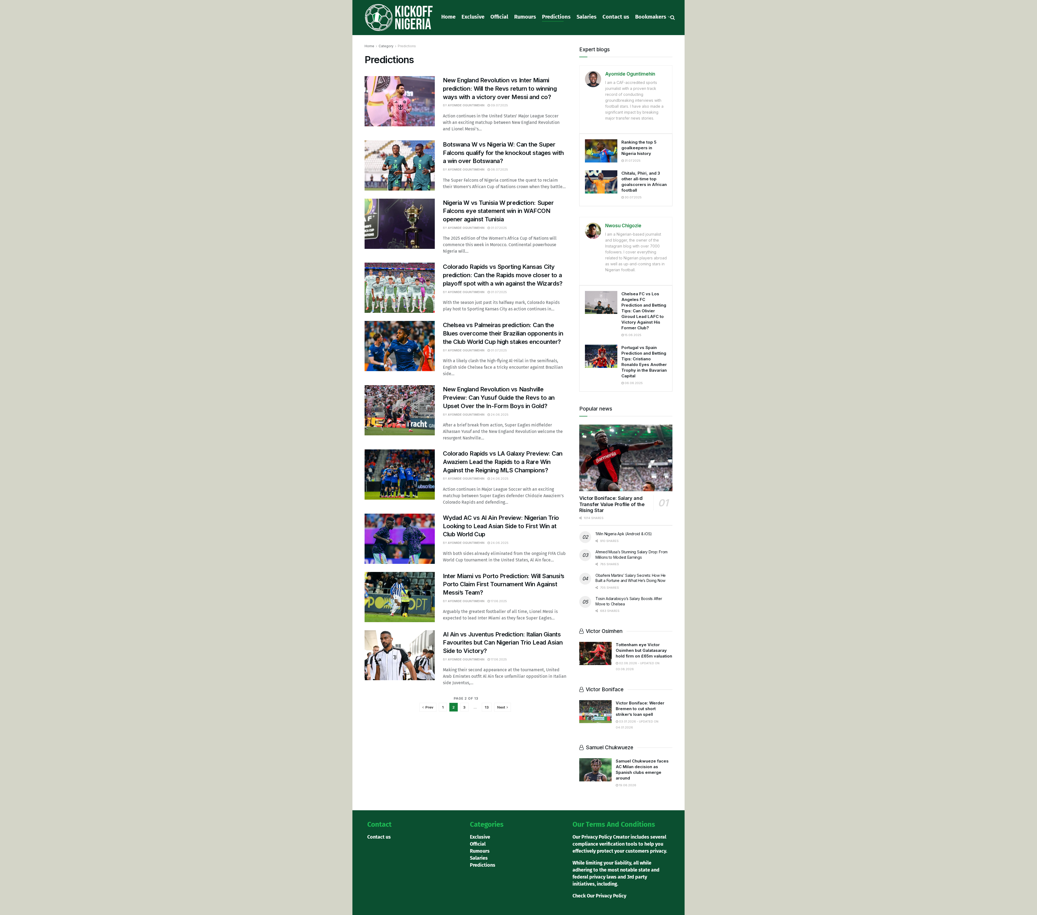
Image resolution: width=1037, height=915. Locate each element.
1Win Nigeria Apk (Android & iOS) (623, 533)
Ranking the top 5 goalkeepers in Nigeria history (638, 148)
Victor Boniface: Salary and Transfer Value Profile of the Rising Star (612, 504)
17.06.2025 (498, 601)
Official (499, 16)
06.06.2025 (633, 383)
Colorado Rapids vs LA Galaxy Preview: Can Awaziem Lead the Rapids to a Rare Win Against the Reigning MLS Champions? (503, 462)
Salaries (587, 16)
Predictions (556, 16)
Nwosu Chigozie (623, 225)
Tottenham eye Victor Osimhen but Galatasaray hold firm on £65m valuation (644, 650)
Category (386, 46)
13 (487, 707)
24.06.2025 (499, 414)
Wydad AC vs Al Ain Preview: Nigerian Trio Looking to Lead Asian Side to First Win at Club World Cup (501, 526)
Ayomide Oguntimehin (466, 105)
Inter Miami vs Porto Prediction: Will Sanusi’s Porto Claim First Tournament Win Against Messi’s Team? (503, 584)
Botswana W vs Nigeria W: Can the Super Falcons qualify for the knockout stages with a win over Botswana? (503, 153)
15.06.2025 (632, 335)
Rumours (525, 16)
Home (448, 16)
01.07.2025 (498, 228)
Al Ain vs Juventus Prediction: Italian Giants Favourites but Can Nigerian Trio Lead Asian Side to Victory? (503, 643)
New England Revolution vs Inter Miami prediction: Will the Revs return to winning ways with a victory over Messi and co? (500, 88)
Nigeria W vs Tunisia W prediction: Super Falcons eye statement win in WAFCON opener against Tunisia (498, 211)
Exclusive (473, 16)
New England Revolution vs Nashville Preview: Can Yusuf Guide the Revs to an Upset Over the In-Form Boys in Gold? (499, 397)
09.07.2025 (499, 105)
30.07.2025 (633, 197)
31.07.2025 (632, 160)
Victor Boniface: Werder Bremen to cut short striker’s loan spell (640, 708)
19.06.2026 (627, 785)
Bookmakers (650, 16)
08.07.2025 (499, 169)
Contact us (615, 16)
